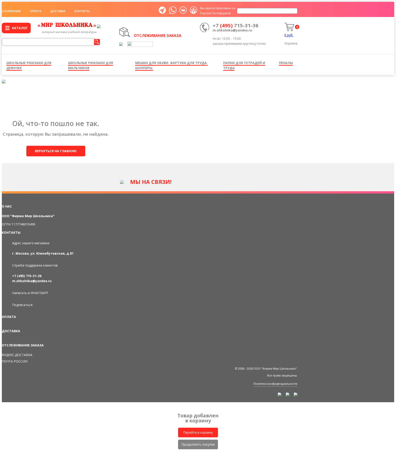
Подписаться (22, 305)
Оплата (35, 11)
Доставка (57, 11)
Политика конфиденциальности (275, 384)
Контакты (82, 11)
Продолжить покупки (198, 444)
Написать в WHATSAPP (30, 293)
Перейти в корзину (198, 432)
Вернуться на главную (56, 151)
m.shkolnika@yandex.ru (232, 30)
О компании (11, 11)
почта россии (15, 361)
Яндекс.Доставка (17, 355)
